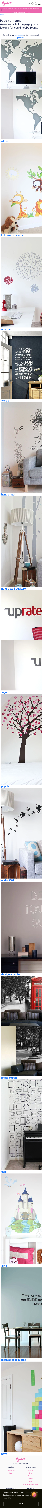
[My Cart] (36, 3)
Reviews (30, 1479)
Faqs (30, 1481)
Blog (30, 1473)
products (20, 38)
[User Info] (32, 3)
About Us (30, 1470)
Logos (11, 1473)
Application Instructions (30, 1484)
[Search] (29, 3)
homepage (19, 35)
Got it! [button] (21, 1504)
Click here (22, 8)
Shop (2, 15)
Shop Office (11, 1470)
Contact (30, 1476)
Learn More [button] (8, 1498)
